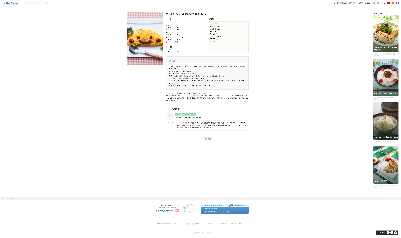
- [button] (388, 232)
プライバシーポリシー (237, 224)
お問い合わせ (377, 3)
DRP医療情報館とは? (340, 3)
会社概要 (360, 3)
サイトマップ (222, 224)
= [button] (395, 232)
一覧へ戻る (207, 139)
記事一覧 (352, 3)
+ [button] (391, 232)
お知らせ (367, 3)
